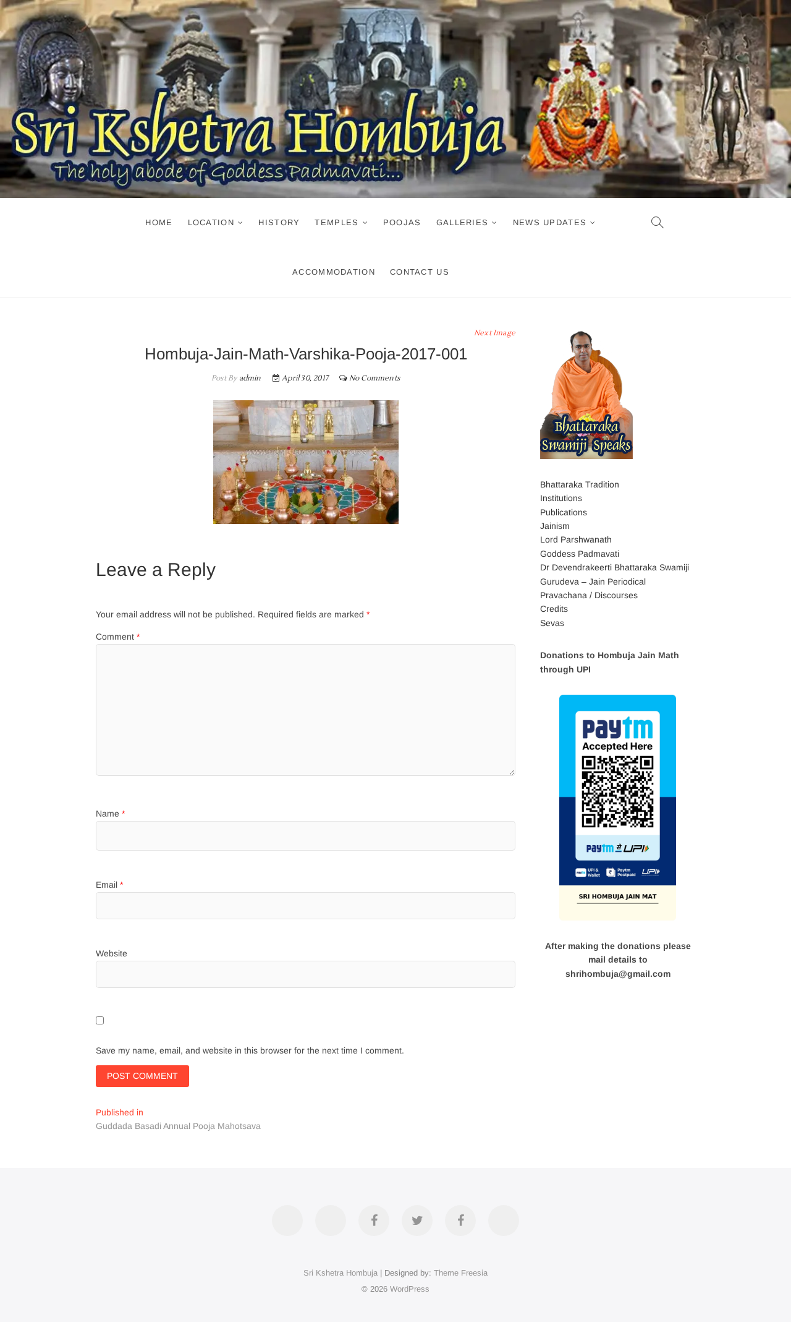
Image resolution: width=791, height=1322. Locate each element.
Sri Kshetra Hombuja (340, 1272)
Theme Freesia (461, 1272)
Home (158, 222)
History (279, 222)
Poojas (402, 222)
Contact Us (419, 272)
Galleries (462, 222)
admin (249, 378)
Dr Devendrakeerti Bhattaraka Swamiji (614, 567)
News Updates (550, 222)
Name (110, 813)
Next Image (494, 333)
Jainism (555, 526)
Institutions (561, 498)
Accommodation (333, 272)
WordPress (409, 1289)
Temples (336, 222)
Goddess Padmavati (579, 554)
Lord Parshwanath (576, 539)
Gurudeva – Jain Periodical (593, 581)
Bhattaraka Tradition (579, 484)
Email (109, 885)
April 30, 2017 (304, 378)
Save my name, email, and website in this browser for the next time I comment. (250, 1050)
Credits (554, 609)
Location (211, 222)
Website (111, 953)
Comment (118, 637)
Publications (563, 512)
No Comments (374, 378)
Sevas (552, 623)
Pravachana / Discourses (589, 595)
